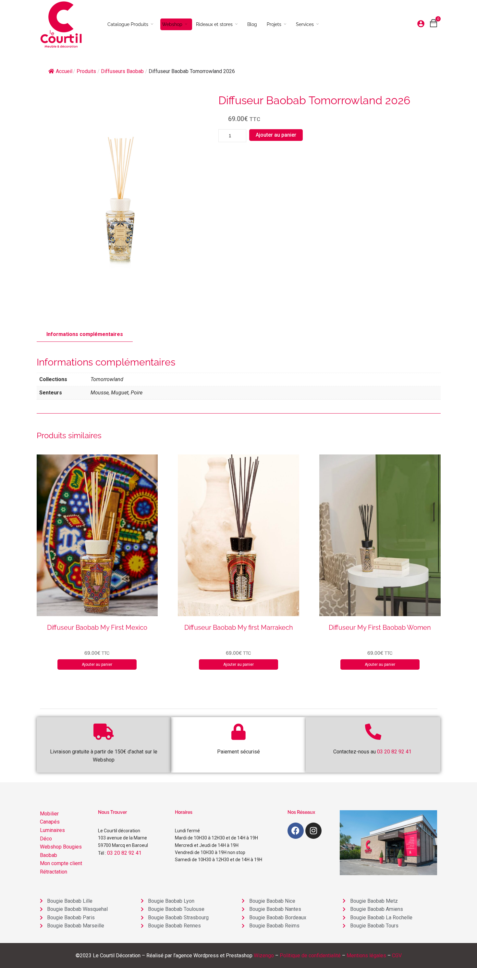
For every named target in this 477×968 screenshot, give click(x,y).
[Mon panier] (433, 25)
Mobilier (49, 814)
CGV (397, 955)
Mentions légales (366, 955)
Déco (46, 839)
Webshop (172, 24)
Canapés (50, 822)
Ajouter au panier (276, 135)
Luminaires (52, 830)
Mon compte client (61, 863)
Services (305, 24)
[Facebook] (295, 831)
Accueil (64, 71)
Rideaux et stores (214, 24)
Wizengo (264, 955)
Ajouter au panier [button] (97, 664)
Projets (274, 24)
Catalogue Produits (127, 24)
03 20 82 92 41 (124, 853)
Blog (252, 24)
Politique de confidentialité (310, 955)
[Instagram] (313, 831)
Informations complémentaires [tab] (84, 334)
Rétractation (53, 872)
